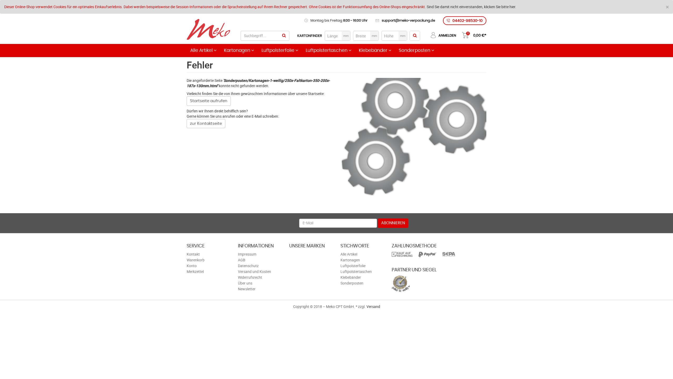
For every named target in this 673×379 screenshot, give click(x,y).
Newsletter (247, 288)
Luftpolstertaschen (327, 50)
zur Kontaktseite (206, 124)
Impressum (247, 254)
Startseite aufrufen (208, 101)
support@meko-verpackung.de (408, 20)
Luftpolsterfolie (278, 50)
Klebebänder (374, 50)
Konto (192, 265)
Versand (373, 306)
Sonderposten (415, 50)
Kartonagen (237, 50)
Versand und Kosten (254, 271)
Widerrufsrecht (250, 277)
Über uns (245, 283)
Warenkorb (196, 259)
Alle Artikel (202, 50)
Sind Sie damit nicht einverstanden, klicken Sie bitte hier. (471, 6)
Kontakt (193, 254)
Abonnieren (393, 223)
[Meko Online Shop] (208, 30)
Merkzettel (195, 271)
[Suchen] (284, 36)
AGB (241, 259)
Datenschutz (248, 265)
